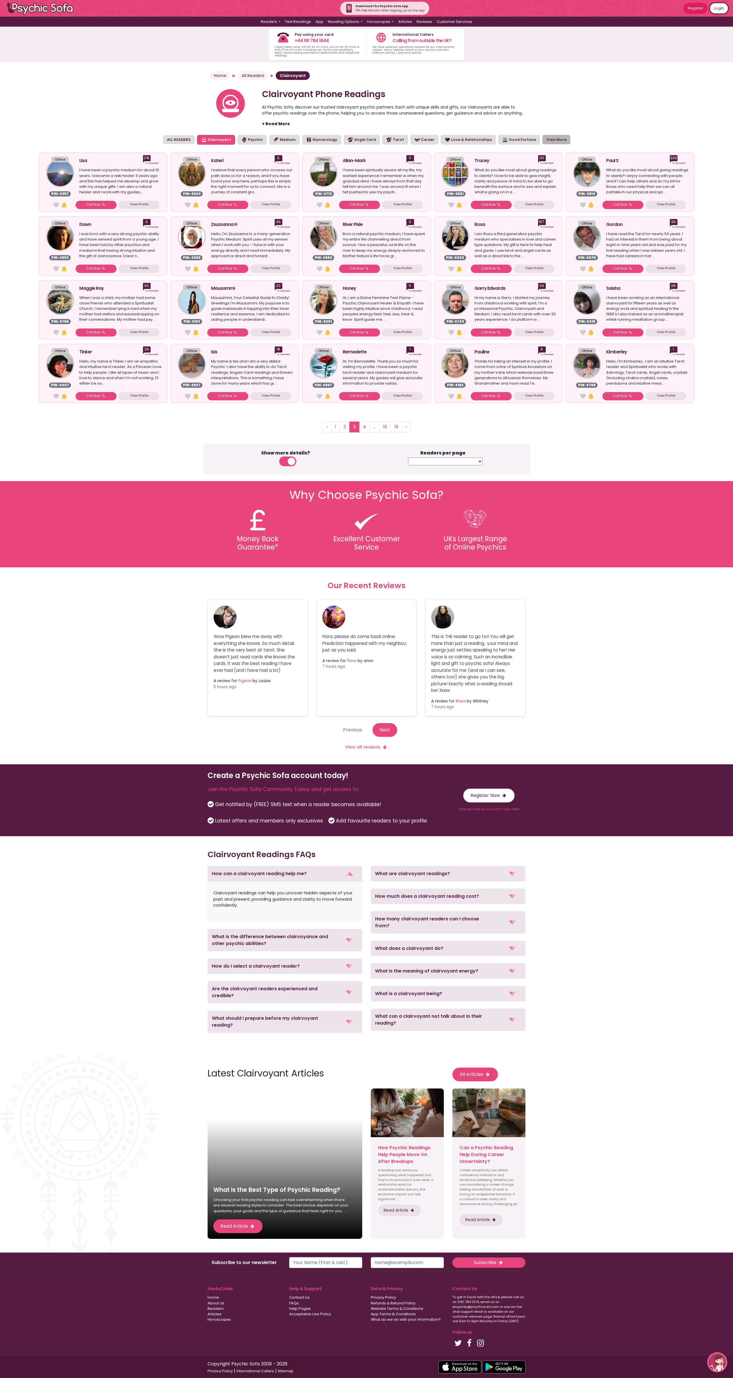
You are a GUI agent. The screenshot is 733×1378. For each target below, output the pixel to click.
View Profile (139, 204)
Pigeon (244, 681)
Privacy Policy (383, 1297)
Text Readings (298, 21)
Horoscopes (219, 1319)
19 (396, 427)
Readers (216, 1308)
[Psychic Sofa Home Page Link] (43, 8)
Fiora (351, 661)
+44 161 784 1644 (312, 40)
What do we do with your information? (406, 1319)
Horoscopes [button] (379, 21)
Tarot (398, 139)
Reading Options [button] (344, 21)
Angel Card (364, 139)
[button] (284, 873)
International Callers (255, 1371)
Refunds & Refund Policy (393, 1303)
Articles (405, 21)
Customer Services (454, 21)
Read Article (234, 1226)
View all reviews (363, 747)
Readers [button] (269, 21)
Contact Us (299, 1297)
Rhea (461, 701)
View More (556, 139)
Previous (352, 730)
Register (695, 8)
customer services (467, 1316)
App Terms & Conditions (393, 1314)
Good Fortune (522, 139)
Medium (287, 139)
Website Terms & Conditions (397, 1308)
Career (427, 139)
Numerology (324, 139)
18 (385, 427)
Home (220, 75)
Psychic (255, 139)
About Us (216, 1303)
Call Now (93, 204)
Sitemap (285, 1371)
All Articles (472, 1074)
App (319, 21)
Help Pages (300, 1308)
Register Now (485, 795)
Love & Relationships (471, 139)
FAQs (294, 1303)
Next (385, 730)
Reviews (424, 21)
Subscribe (485, 1262)
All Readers (253, 75)
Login (719, 8)
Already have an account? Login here (489, 809)
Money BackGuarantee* (258, 543)
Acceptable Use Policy (310, 1314)
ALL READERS (179, 139)
